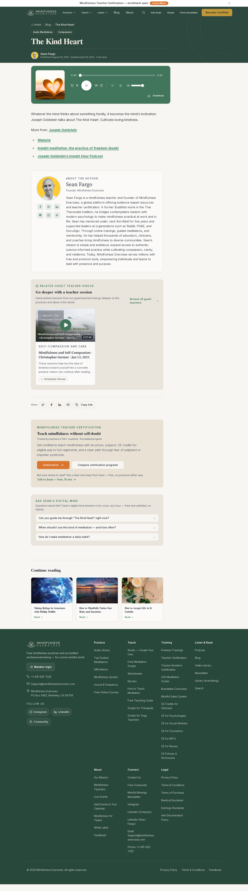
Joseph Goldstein (63, 130)
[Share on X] (43, 404)
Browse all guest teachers (140, 300)
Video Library (203, 665)
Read (37, 617)
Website (44, 140)
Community (41, 721)
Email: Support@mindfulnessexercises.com (141, 835)
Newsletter (201, 673)
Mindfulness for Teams (103, 818)
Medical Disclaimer (172, 800)
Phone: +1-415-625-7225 (139, 849)
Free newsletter (189, 12)
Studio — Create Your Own (141, 652)
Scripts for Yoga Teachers (137, 717)
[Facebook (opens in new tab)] (40, 207)
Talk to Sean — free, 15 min (54, 479)
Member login (43, 666)
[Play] (86, 85)
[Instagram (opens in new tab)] (48, 215)
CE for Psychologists (173, 715)
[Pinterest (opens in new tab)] (40, 215)
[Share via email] (68, 404)
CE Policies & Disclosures (169, 755)
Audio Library (102, 650)
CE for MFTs (168, 738)
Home (37, 24)
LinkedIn (63, 711)
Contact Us (134, 777)
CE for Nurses (169, 746)
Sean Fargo (79, 184)
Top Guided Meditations (101, 659)
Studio (170, 12)
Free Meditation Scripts (137, 663)
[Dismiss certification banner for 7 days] (229, 3)
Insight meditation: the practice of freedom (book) (78, 148)
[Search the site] (143, 12)
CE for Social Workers (174, 723)
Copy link (87, 404)
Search (199, 688)
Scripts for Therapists (140, 708)
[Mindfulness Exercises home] (41, 12)
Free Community (137, 785)
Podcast (200, 650)
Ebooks (132, 681)
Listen (101, 12)
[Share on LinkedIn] (59, 404)
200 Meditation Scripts (170, 679)
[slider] (80, 75)
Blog (116, 12)
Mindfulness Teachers (101, 787)
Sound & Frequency (106, 684)
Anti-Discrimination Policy (172, 817)
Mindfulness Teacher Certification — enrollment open (123, 3)
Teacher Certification (173, 657)
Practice (67, 12)
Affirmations (101, 669)
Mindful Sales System (174, 696)
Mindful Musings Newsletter (137, 794)
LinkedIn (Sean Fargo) (136, 821)
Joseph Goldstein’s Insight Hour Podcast (70, 156)
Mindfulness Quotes (106, 677)
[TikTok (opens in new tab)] (57, 215)
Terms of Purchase (172, 792)
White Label (101, 827)
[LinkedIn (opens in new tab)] (57, 207)
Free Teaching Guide (140, 700)
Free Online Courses (106, 692)
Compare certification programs (98, 464)
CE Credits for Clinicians (169, 706)
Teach (85, 12)
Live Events (101, 796)
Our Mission (101, 777)
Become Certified (217, 12)
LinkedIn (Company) (140, 811)
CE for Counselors (172, 730)
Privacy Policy (169, 777)
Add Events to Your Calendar (105, 806)
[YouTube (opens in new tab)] (48, 207)
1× (112, 85)
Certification (51, 464)
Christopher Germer (55, 379)
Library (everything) (207, 680)
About (129, 12)
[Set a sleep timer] (120, 85)
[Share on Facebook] (51, 404)
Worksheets (135, 673)
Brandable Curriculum (174, 688)
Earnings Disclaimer (172, 807)
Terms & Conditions (172, 785)
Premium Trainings (172, 650)
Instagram (40, 711)
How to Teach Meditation (136, 690)
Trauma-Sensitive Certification (171, 667)
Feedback (100, 835)
